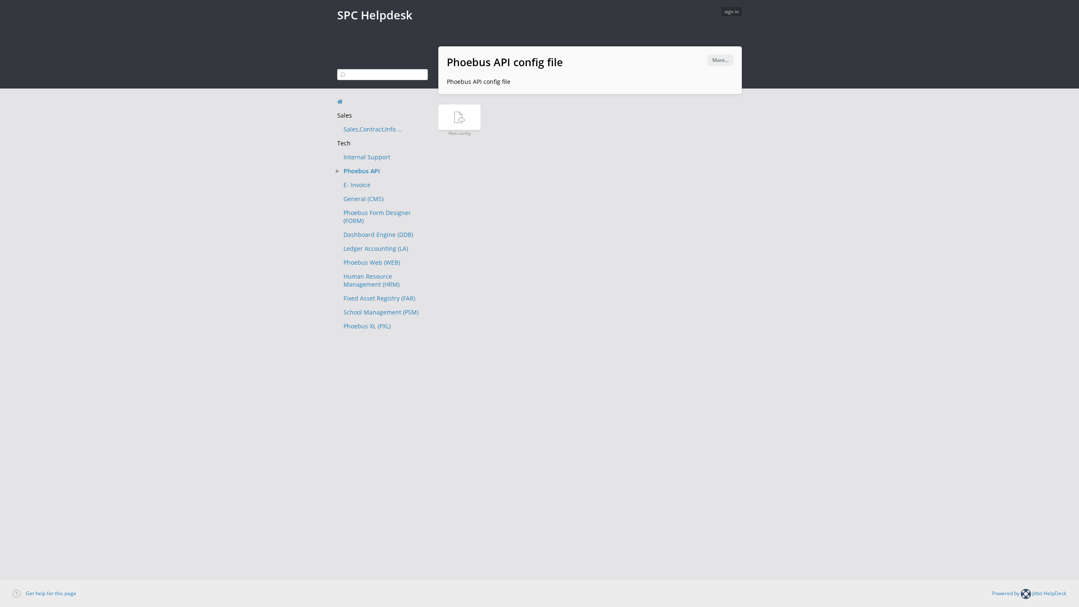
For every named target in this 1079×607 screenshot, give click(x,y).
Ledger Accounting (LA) (376, 248)
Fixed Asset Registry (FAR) (379, 298)
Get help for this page (50, 593)
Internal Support (367, 157)
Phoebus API (362, 171)
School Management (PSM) (381, 312)
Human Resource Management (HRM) (372, 280)
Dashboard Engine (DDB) (378, 235)
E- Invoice (357, 185)
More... (720, 60)
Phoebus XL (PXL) (367, 326)
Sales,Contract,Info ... (373, 129)
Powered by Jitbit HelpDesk (1029, 593)
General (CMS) (364, 199)
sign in (732, 11)
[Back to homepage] (340, 102)
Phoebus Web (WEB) (372, 262)
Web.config (459, 133)
